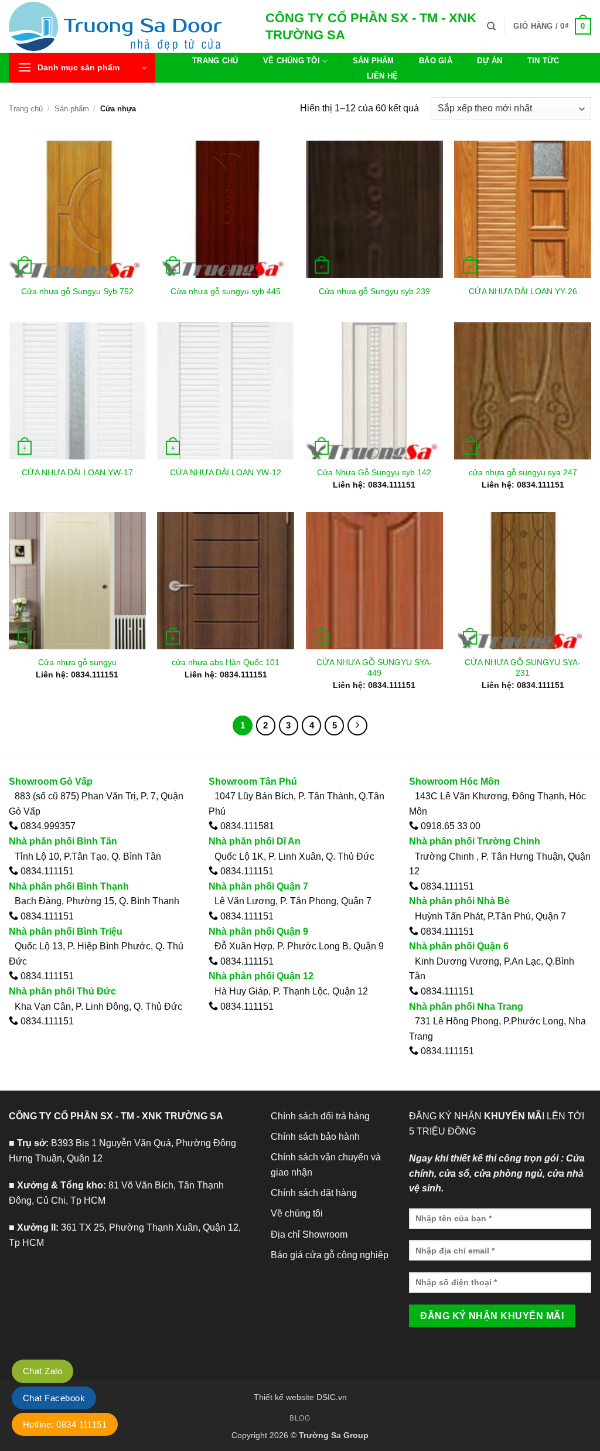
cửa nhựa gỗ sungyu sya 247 (523, 472)
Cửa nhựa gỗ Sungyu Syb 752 (77, 291)
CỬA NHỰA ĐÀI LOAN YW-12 (225, 472)
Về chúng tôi (291, 60)
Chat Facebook (54, 1398)
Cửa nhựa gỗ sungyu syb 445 (226, 291)
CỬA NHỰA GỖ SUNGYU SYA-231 (523, 668)
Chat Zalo (42, 1371)
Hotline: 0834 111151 (65, 1424)
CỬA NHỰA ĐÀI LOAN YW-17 (77, 472)
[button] (552, 26)
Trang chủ (215, 60)
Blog (299, 1418)
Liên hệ (382, 75)
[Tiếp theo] (357, 725)
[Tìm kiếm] (491, 26)
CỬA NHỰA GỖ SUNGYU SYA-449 (374, 668)
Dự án (489, 60)
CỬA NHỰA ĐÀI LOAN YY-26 (523, 291)
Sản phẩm (373, 60)
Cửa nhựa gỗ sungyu (77, 662)
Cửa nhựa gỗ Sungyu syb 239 (374, 291)
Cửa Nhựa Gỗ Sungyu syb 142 (374, 472)
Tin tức (543, 60)
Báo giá (435, 60)
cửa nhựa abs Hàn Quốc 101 (225, 662)
